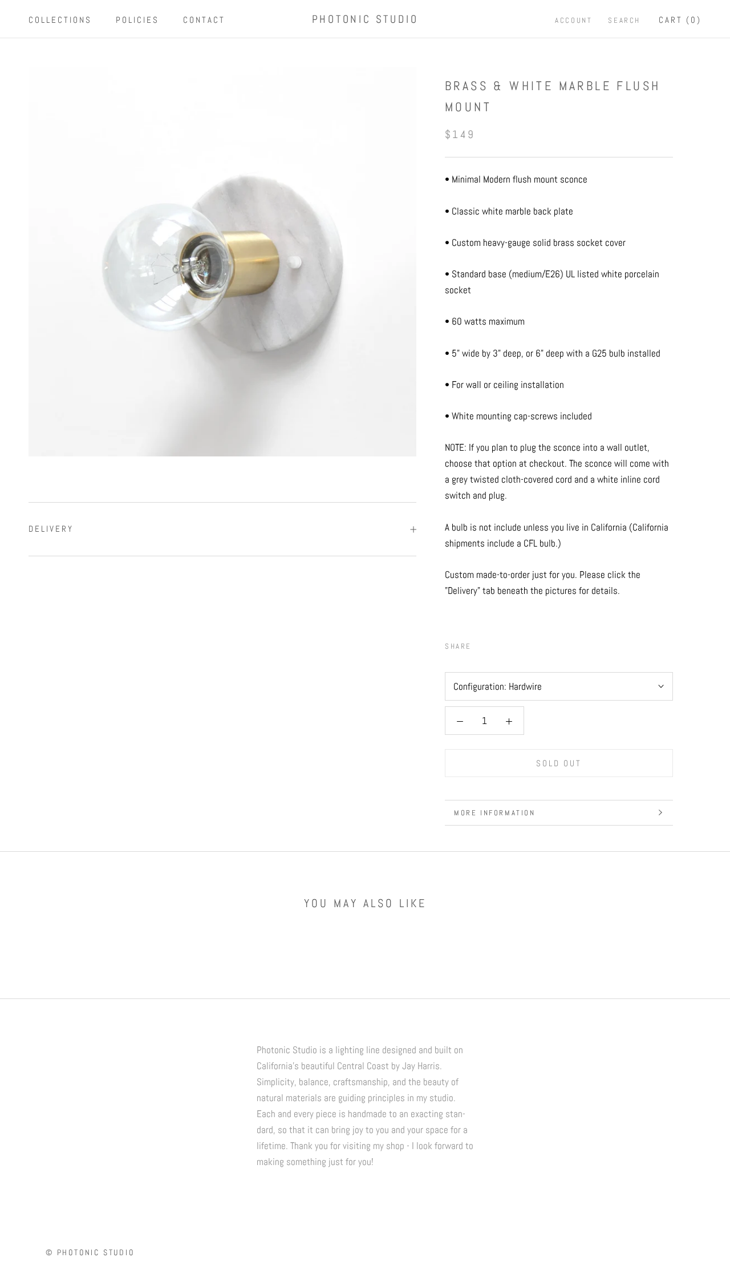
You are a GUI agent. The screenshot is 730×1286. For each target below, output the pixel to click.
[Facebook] (482, 643)
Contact (204, 19)
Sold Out (559, 763)
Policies (137, 19)
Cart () (680, 19)
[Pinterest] (512, 643)
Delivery (51, 528)
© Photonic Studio (90, 1252)
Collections (60, 19)
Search (624, 20)
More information (495, 813)
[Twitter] (497, 643)
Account (573, 20)
